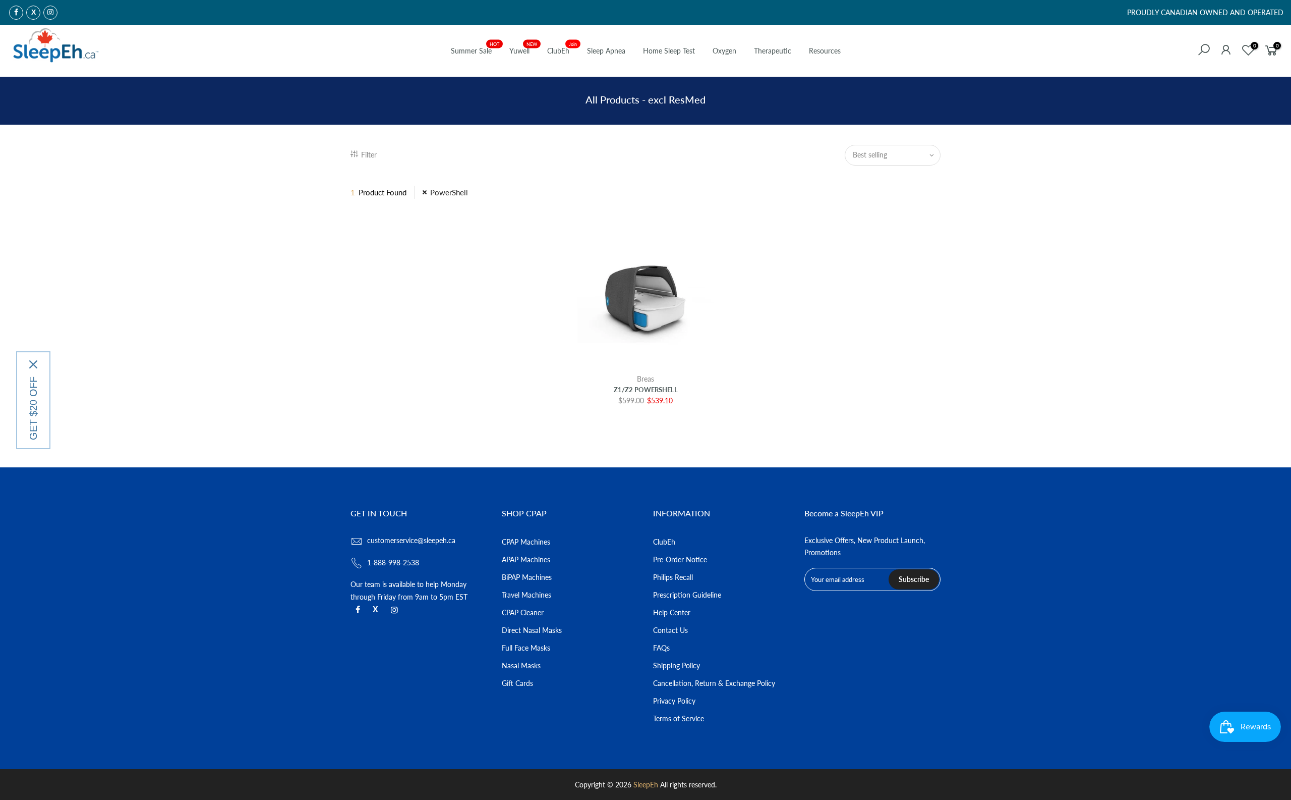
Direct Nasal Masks (532, 630)
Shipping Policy (676, 665)
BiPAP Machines (527, 577)
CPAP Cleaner (523, 612)
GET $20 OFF (33, 408)
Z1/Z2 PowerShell (646, 390)
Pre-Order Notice (680, 559)
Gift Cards (517, 683)
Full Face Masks (526, 648)
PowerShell (449, 192)
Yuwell (523, 48)
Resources (825, 50)
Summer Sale (475, 48)
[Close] (33, 364)
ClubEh (562, 48)
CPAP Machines (526, 542)
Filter (369, 154)
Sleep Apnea (606, 50)
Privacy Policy (674, 701)
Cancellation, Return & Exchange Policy (714, 683)
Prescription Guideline (687, 595)
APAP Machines (526, 559)
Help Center (671, 612)
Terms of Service (678, 718)
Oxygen (724, 50)
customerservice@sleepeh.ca (411, 540)
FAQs (661, 648)
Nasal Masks (521, 665)
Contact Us (670, 630)
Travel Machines (526, 595)
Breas (645, 379)
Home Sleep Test (669, 50)
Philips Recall (673, 577)
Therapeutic (772, 50)
